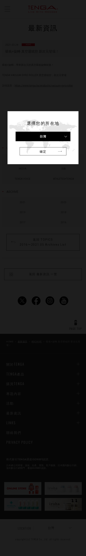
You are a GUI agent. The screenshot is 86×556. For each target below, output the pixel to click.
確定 (43, 151)
